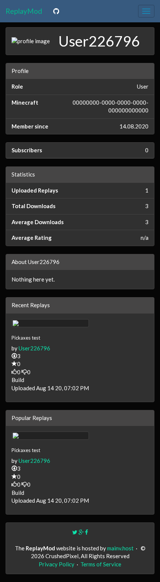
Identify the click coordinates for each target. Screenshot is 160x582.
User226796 (34, 348)
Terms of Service (100, 564)
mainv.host (120, 548)
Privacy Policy (56, 564)
